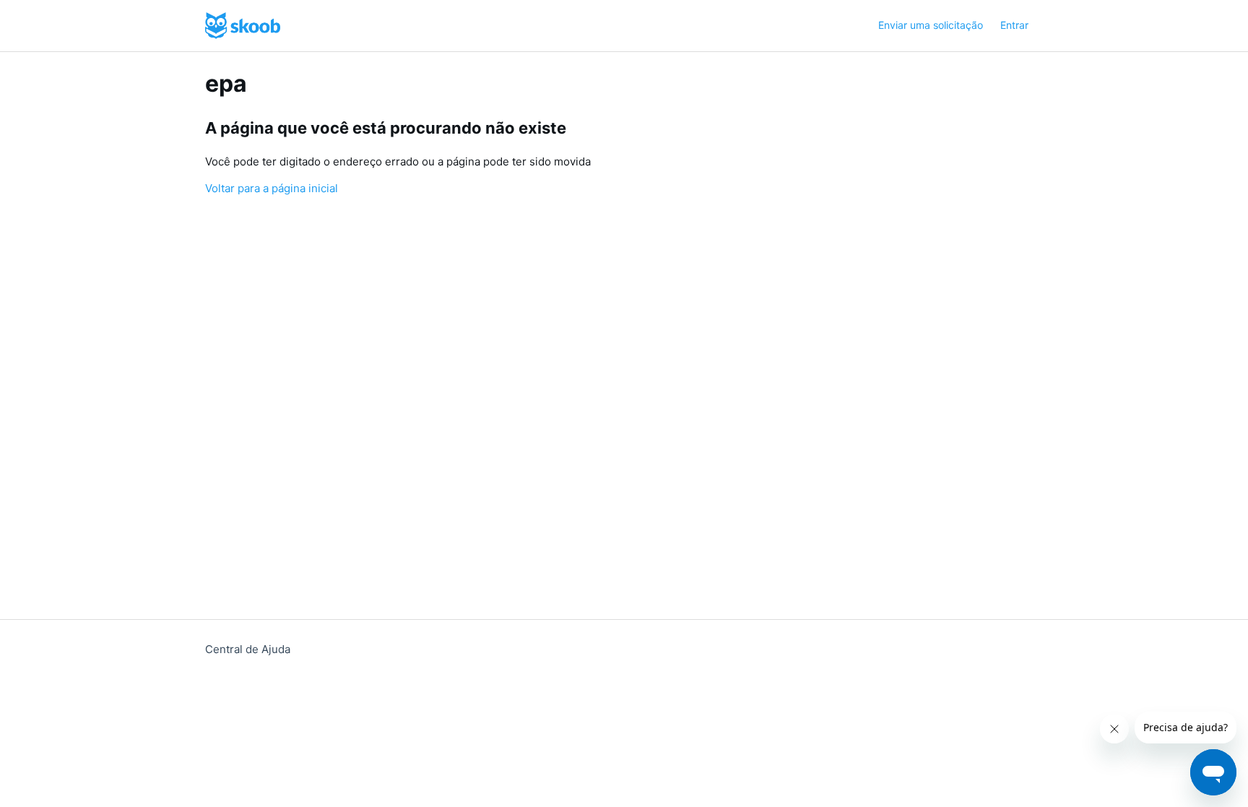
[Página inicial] (242, 25)
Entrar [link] (1014, 25)
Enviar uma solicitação (930, 25)
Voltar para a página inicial (271, 188)
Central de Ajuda (247, 649)
